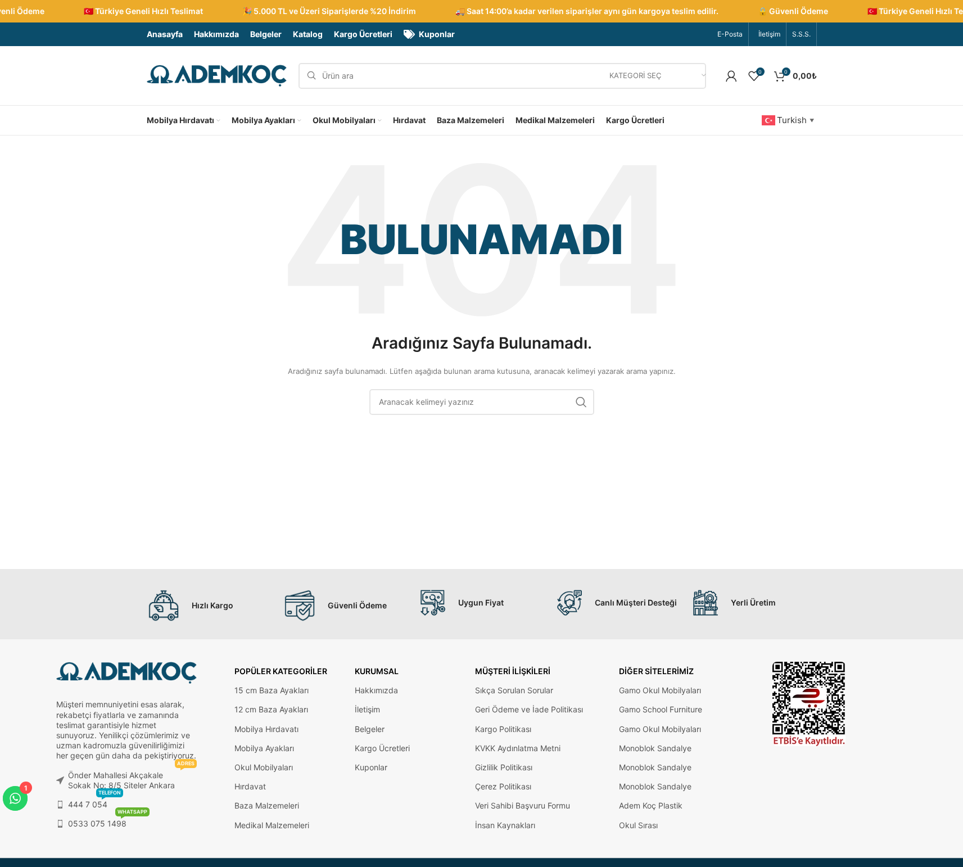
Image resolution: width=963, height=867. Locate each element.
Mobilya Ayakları (264, 748)
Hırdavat (250, 786)
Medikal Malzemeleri (271, 825)
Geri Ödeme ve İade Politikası (529, 709)
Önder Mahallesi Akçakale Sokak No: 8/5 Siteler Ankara (131, 778)
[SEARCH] (581, 402)
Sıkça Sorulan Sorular (514, 690)
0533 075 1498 (107, 821)
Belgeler (370, 729)
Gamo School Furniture (660, 709)
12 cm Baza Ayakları (271, 709)
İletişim (367, 709)
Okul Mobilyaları (263, 767)
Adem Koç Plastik (650, 805)
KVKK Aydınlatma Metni (517, 748)
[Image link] (809, 703)
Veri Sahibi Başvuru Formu (522, 805)
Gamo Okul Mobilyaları (660, 690)
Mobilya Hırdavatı (266, 729)
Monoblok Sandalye (655, 748)
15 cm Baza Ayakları (271, 690)
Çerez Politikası (503, 786)
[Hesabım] (731, 76)
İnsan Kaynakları (505, 825)
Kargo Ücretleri (382, 748)
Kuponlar (371, 767)
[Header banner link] (481, 11)
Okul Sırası (638, 825)
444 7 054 (94, 802)
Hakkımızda (376, 690)
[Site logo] (217, 75)
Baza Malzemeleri (266, 805)
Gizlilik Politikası (503, 767)
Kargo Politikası (503, 729)
